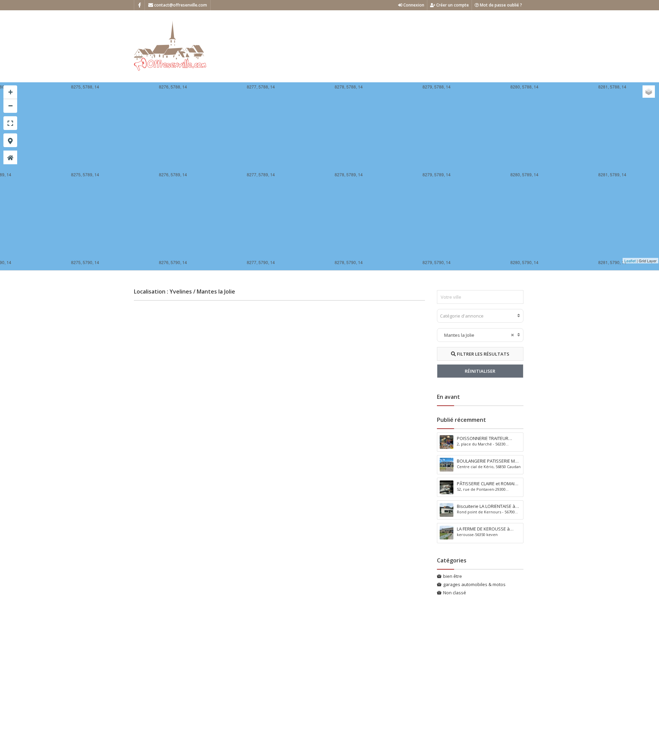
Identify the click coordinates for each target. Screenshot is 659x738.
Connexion (413, 5)
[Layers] (649, 91)
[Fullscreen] (10, 123)
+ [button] (10, 92)
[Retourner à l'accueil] (10, 157)
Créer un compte (452, 5)
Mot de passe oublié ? (500, 5)
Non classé (454, 593)
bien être (452, 576)
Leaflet (630, 260)
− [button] (10, 106)
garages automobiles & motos (474, 584)
